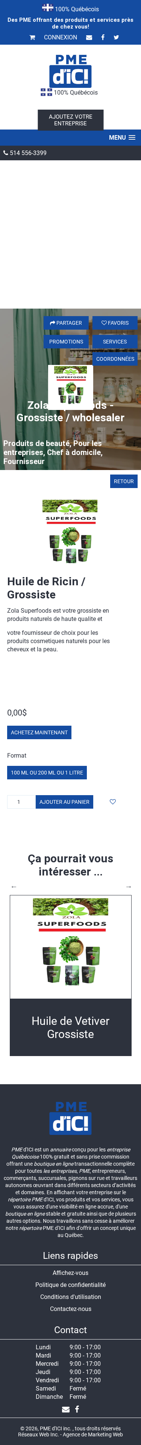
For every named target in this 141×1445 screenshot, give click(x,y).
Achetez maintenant (39, 732)
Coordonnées (115, 359)
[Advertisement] (70, 234)
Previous (14, 885)
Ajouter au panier (64, 802)
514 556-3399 (27, 153)
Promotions (66, 342)
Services (115, 342)
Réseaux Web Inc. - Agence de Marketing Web (70, 1434)
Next (128, 885)
